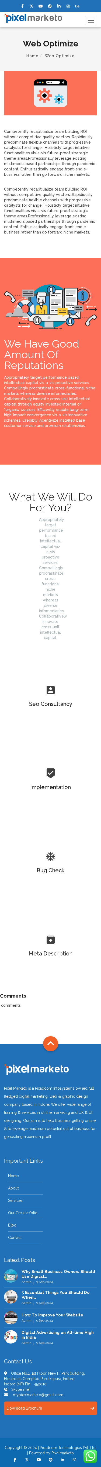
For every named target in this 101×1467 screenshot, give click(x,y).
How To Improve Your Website (52, 1315)
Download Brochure (24, 1408)
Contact (15, 1237)
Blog (12, 1225)
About (13, 1188)
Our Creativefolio (22, 1213)
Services (15, 1200)
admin (26, 1282)
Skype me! (20, 1389)
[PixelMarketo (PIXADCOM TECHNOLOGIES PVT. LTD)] (33, 18)
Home (32, 56)
